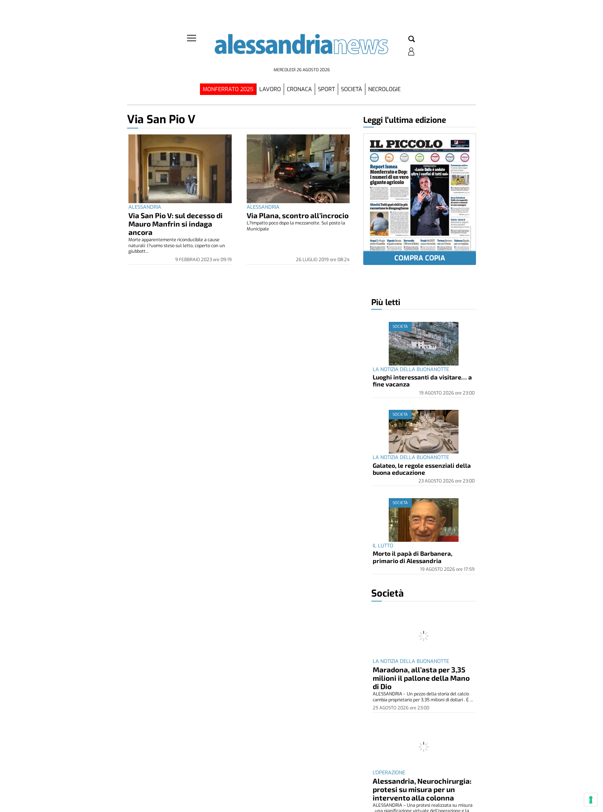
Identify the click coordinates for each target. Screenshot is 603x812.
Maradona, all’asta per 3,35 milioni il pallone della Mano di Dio (421, 678)
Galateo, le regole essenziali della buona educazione (422, 469)
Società (351, 89)
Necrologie (384, 89)
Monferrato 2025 (228, 89)
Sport (326, 89)
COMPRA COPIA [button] (419, 258)
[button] (411, 39)
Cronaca (299, 89)
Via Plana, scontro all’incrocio (298, 215)
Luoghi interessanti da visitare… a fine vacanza (422, 380)
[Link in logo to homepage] (301, 49)
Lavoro (270, 89)
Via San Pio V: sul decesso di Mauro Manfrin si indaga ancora (175, 223)
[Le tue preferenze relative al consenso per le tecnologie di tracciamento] (590, 799)
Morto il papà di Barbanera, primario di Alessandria (412, 556)
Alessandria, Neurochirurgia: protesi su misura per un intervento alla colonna (422, 789)
